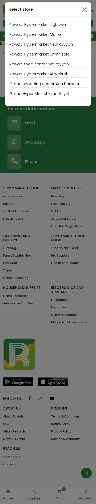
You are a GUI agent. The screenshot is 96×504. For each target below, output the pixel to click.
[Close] (84, 9)
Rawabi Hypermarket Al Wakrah (39, 74)
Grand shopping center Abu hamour (44, 83)
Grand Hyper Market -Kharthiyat (39, 93)
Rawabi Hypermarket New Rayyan (41, 44)
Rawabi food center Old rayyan (39, 64)
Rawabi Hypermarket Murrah (36, 34)
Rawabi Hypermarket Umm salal (39, 54)
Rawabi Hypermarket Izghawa (37, 24)
